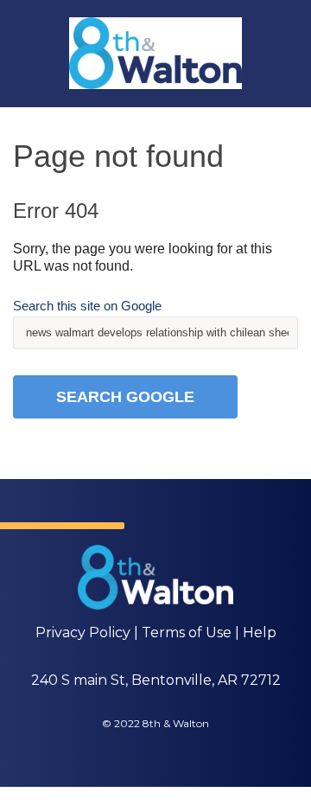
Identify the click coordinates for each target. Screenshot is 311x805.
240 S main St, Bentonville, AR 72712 (156, 680)
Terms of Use (187, 632)
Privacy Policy (82, 632)
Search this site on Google (87, 305)
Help (259, 632)
